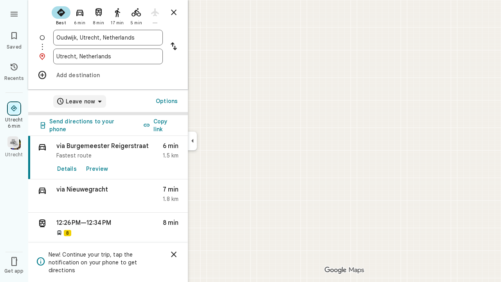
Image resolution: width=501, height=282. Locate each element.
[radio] (61, 15)
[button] (108, 196)
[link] (108, 157)
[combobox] (108, 37)
